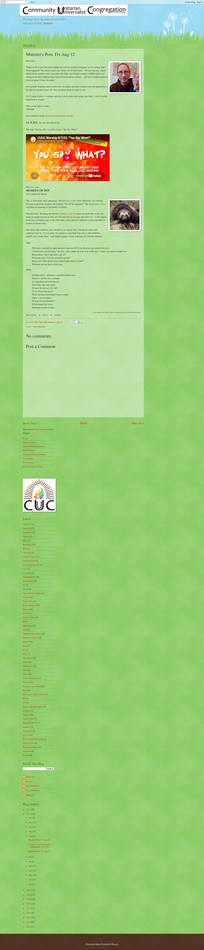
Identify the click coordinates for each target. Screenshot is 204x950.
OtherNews (27, 666)
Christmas (27, 552)
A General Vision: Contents (34, 454)
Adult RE (27, 528)
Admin (29, 781)
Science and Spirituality (33, 706)
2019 (28, 899)
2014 (28, 921)
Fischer (26, 597)
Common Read (29, 560)
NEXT (45, 315)
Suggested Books (30, 722)
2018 (28, 903)
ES (24, 585)
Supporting (27, 730)
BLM (25, 548)
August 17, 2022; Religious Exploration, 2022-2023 (39, 845)
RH (24, 698)
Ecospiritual (28, 580)
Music (25, 641)
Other (25, 662)
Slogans (26, 714)
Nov (31, 822)
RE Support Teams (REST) (34, 694)
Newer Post (29, 423)
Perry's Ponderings (30, 678)
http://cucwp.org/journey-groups (59, 115)
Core (25, 568)
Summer (26, 726)
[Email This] (70, 322)
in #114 (102, 203)
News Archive (29, 462)
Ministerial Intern (30, 637)
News (25, 645)
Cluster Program (30, 556)
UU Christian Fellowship (33, 739)
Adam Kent (30, 777)
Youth (25, 755)
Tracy (25, 735)
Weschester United (30, 747)
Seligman (27, 710)
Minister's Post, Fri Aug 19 (39, 839)
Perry (25, 674)
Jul (30, 856)
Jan (30, 884)
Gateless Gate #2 (68, 213)
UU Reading (28, 458)
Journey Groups (29, 442)
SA (24, 702)
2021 (28, 890)
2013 (28, 926)
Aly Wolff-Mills (32, 786)
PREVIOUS (31, 315)
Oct (30, 826)
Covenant (27, 572)
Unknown (30, 795)
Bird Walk (27, 544)
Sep (30, 831)
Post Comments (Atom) (44, 429)
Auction (26, 536)
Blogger (115, 944)
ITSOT (26, 613)
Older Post (137, 423)
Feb (30, 879)
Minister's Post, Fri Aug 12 (39, 851)
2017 (28, 908)
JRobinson (27, 625)
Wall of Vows (28, 450)
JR (24, 621)
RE (24, 690)
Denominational (29, 576)
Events (25, 589)
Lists (25, 629)
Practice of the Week (31, 686)
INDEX (57, 315)
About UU (27, 524)
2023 (28, 809)
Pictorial (26, 682)
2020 (28, 894)
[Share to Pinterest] (81, 322)
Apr (30, 870)
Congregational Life (31, 564)
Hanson (26, 609)
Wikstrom (27, 751)
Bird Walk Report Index (33, 466)
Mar (31, 875)
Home (83, 423)
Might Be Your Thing (32, 633)
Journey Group (29, 617)
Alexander (27, 532)
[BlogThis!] (73, 322)
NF (24, 649)
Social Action (28, 718)
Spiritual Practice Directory (34, 446)
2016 (28, 912)
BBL (25, 540)
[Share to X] (76, 322)
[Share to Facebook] (79, 322)
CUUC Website (43, 23)
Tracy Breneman (32, 790)
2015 (28, 917)
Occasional (27, 657)
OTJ (24, 670)
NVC (25, 653)
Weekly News (28, 743)
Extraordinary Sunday (32, 593)
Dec (30, 817)
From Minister (39, 326)
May (31, 865)
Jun (30, 861)
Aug (31, 836)
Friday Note (28, 601)
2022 (28, 813)
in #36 (72, 200)
